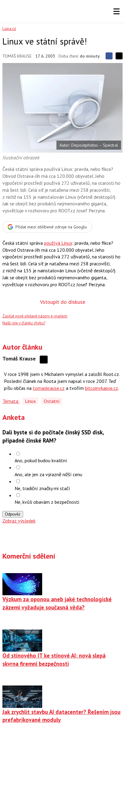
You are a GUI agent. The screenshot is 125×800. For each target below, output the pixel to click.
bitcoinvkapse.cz (101, 388)
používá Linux (58, 243)
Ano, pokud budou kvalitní (41, 460)
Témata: (10, 401)
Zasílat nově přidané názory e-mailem (34, 316)
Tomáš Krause (17, 56)
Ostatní (52, 401)
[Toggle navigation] (116, 11)
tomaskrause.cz (49, 388)
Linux (30, 401)
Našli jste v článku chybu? (23, 323)
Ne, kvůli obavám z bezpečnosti (47, 502)
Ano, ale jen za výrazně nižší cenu (48, 474)
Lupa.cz (9, 28)
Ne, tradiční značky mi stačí (42, 488)
